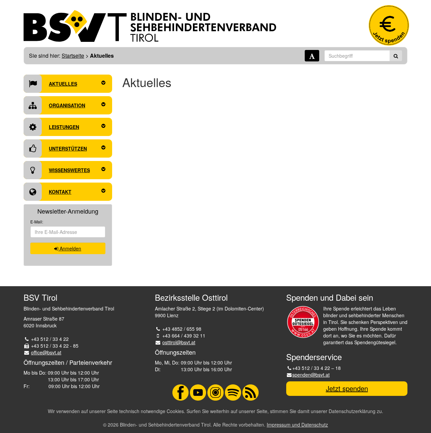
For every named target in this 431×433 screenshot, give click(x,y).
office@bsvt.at (46, 352)
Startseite (73, 55)
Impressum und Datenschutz (297, 424)
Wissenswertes (69, 170)
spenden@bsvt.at (311, 374)
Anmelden (69, 248)
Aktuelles (63, 83)
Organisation (67, 105)
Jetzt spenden (347, 388)
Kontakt (60, 191)
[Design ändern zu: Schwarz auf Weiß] (312, 55)
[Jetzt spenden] (389, 25)
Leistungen (64, 127)
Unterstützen (68, 148)
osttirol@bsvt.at (178, 342)
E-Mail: (36, 221)
